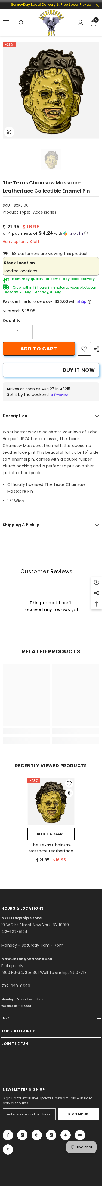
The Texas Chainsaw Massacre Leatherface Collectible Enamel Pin (51, 848)
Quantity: (12, 320)
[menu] (6, 23)
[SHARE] (95, 349)
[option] (51, 90)
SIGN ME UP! (78, 1114)
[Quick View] (69, 793)
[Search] (21, 23)
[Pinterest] (37, 1135)
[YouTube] (80, 1135)
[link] (84, 349)
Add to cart (38, 348)
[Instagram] (22, 1135)
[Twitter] (8, 1149)
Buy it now (79, 370)
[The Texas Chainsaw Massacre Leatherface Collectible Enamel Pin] (51, 801)
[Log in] (81, 23)
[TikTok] (51, 1135)
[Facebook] (8, 1135)
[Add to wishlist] (69, 783)
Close (97, 5)
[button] (51, 233)
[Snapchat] (65, 1135)
